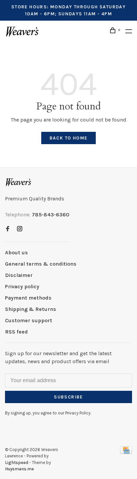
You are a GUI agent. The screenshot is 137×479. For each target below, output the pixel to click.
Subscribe (68, 397)
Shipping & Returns (30, 309)
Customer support (28, 320)
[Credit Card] (126, 452)
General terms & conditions (40, 264)
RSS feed (16, 332)
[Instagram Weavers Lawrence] (19, 229)
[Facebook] (7, 229)
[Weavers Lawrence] (18, 182)
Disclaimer (19, 275)
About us (16, 252)
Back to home (69, 138)
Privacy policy (22, 286)
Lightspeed (16, 462)
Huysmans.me (19, 468)
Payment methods (28, 298)
